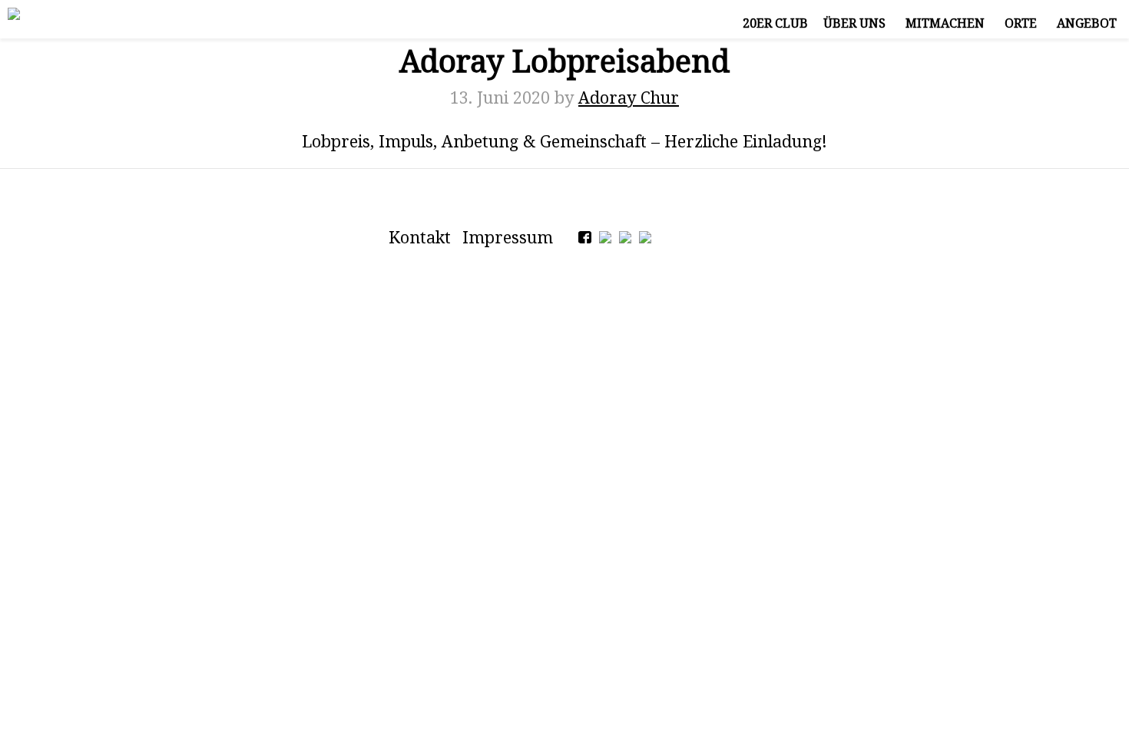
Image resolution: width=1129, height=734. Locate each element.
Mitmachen (945, 23)
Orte (1021, 23)
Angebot (1087, 23)
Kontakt (420, 237)
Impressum (507, 237)
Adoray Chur (628, 97)
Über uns (854, 23)
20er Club (775, 23)
